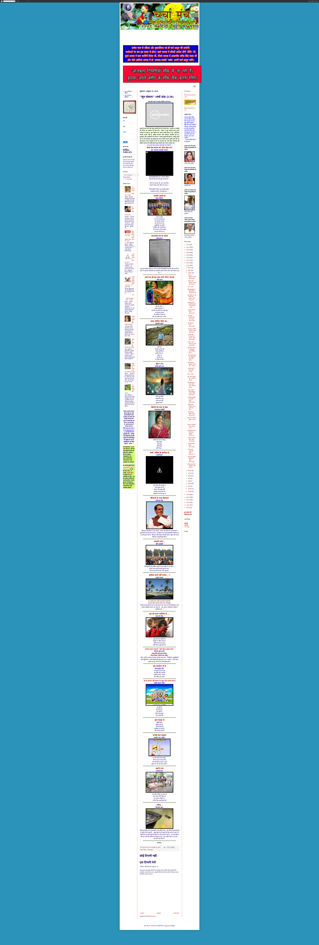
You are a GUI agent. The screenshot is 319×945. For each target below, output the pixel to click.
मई (188, 481)
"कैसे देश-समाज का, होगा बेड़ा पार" (159, 147)
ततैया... (159, 805)
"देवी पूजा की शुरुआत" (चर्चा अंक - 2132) (192, 364)
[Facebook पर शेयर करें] (172, 847)
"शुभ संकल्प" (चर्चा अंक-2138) (191, 324)
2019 (188, 255)
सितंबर (189, 470)
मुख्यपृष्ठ (159, 913)
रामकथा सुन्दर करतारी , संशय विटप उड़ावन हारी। (159, 649)
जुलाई (189, 476)
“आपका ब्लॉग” (130, 472)
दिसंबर (189, 267)
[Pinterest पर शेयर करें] (174, 847)
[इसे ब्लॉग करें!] (169, 847)
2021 (188, 250)
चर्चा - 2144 (191, 286)
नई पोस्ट (142, 913)
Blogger (166, 925)
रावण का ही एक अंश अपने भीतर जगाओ (159, 277)
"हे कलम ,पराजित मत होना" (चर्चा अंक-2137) (192, 330)
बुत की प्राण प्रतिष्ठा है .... (159, 614)
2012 (188, 500)
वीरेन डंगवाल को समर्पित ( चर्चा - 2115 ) (192, 465)
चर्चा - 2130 (191, 374)
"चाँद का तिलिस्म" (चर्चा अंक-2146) (192, 276)
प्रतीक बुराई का (159, 196)
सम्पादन (186, 525)
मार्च (189, 486)
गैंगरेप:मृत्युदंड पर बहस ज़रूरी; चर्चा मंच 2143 (192, 291)
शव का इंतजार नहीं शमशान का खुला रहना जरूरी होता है (159, 681)
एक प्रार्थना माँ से (159, 666)
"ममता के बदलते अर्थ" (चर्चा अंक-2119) (191, 439)
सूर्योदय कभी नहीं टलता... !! (159, 575)
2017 (188, 260)
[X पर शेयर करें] (170, 847)
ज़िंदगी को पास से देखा (159, 407)
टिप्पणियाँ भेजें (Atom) (150, 916)
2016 (188, 263)
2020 (188, 252)
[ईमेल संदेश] (164, 847)
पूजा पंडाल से (159, 720)
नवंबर (189, 270)
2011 (187, 502)
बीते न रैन (159, 364)
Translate (129, 179)
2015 (188, 265)
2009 (188, 507)
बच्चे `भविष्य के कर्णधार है (159, 452)
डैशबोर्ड (186, 523)
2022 (188, 247)
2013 (188, 497)
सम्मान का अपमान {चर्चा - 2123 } (192, 419)
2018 (188, 257)
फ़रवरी (189, 489)
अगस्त (189, 473)
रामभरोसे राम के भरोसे (159, 236)
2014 (188, 494)
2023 (188, 244)
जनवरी (189, 491)
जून (189, 478)
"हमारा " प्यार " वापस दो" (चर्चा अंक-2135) (192, 343)
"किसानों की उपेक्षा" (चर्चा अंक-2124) (191, 413)
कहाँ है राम (159, 768)
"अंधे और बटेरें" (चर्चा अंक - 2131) (191, 370)
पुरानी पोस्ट (176, 913)
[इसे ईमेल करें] (167, 847)
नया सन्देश (186, 527)
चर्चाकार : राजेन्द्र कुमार (148, 849)
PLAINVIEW (153, 925)
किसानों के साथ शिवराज (159, 498)
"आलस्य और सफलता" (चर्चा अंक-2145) (192, 282)
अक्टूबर (190, 273)
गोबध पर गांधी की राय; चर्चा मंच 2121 (192, 426)
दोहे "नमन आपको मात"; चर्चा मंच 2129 (192, 378)
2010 (188, 505)
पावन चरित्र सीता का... (159, 321)
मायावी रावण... (159, 541)
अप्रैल (189, 483)
